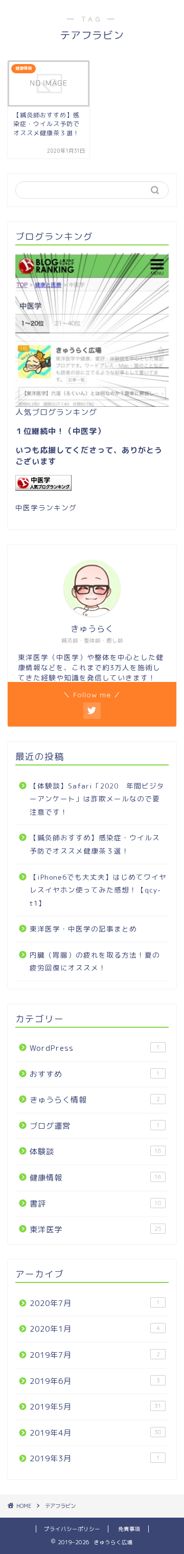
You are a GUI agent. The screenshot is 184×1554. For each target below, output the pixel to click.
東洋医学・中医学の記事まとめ (83, 929)
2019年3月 (95, 1458)
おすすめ (95, 1074)
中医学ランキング (46, 507)
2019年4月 (96, 1432)
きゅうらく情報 (95, 1099)
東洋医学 (96, 1229)
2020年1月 (95, 1328)
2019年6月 (95, 1381)
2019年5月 (96, 1406)
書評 (96, 1203)
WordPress (95, 1048)
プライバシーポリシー (72, 1528)
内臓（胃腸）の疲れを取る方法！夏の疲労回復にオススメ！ (95, 961)
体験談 (96, 1151)
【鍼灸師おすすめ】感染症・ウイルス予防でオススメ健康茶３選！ (95, 844)
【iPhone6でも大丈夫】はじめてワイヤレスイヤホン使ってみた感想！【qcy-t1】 (98, 890)
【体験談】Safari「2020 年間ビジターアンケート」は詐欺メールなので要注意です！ (97, 799)
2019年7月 (95, 1355)
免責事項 (129, 1528)
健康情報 (96, 1177)
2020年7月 (95, 1303)
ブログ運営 (95, 1126)
